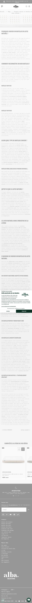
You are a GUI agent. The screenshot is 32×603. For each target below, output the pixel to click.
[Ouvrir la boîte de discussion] (29, 600)
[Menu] (1, 6)
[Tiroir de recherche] (26, 6)
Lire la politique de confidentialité (8, 306)
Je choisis (8, 311)
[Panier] (29, 6)
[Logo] (16, 6)
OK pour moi (24, 311)
